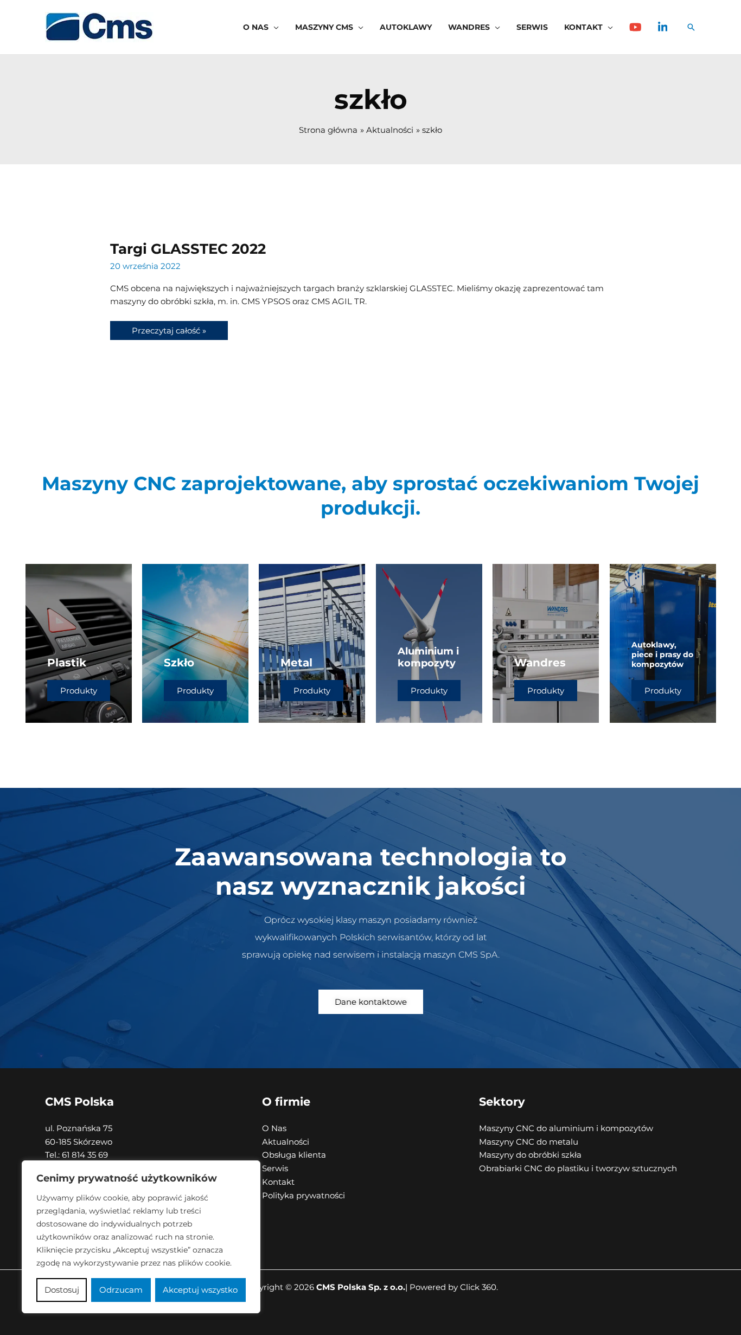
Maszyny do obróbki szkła (530, 1155)
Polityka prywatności (303, 1195)
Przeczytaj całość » (168, 328)
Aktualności (285, 1142)
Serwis (275, 1168)
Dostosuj (61, 1290)
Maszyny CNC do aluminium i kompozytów (566, 1128)
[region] (141, 1236)
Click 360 (478, 1287)
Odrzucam (121, 1290)
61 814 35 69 (84, 1155)
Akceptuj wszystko (200, 1290)
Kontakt (278, 1182)
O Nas (274, 1128)
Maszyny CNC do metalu (528, 1142)
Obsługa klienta (294, 1155)
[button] (274, 27)
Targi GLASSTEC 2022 (188, 249)
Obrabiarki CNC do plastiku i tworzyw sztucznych (578, 1168)
